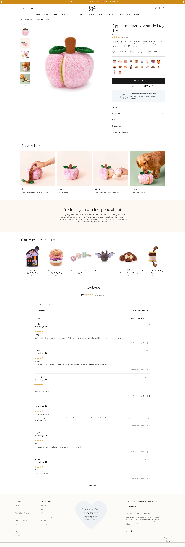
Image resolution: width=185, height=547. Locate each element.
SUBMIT (156, 506)
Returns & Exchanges (46, 517)
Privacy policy (89, 545)
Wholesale (18, 524)
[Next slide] (183, 2)
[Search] (156, 8)
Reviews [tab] (39, 305)
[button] (163, 8)
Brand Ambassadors (21, 517)
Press (17, 528)
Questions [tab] (49, 305)
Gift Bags (43, 509)
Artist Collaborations (21, 520)
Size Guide (43, 520)
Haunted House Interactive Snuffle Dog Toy (32, 272)
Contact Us (43, 524)
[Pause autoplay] (180, 2)
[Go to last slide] (1, 2)
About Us (18, 505)
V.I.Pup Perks (28, 8)
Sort (132, 318)
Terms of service (100, 545)
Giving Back (19, 509)
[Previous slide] (25, 24)
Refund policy (78, 545)
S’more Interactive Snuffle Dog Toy (152, 272)
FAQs (42, 513)
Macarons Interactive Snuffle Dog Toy (80, 272)
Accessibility (123, 545)
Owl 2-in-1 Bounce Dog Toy (128, 273)
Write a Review (142, 311)
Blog (16, 532)
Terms (138, 525)
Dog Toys (26, 19)
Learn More (133, 98)
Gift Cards (43, 505)
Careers (17, 535)
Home (21, 19)
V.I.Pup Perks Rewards (22, 513)
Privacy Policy (132, 525)
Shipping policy (112, 545)
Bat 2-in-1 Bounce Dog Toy (104, 271)
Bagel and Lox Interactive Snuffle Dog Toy (56, 272)
